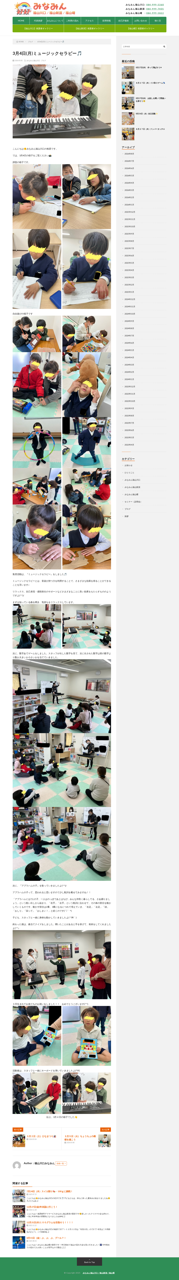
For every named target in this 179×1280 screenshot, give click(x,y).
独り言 (158, 20)
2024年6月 (129, 343)
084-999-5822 (155, 13)
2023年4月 (129, 445)
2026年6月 (129, 168)
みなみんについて (55, 20)
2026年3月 (129, 190)
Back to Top (89, 1262)
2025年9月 (129, 234)
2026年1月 (129, 204)
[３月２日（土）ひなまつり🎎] (19, 1140)
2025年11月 (130, 219)
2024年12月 (130, 299)
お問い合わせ (140, 20)
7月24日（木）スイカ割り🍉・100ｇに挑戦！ (50, 1191)
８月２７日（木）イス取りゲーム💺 (150, 83)
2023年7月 (129, 423)
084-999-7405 (155, 9)
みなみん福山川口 (33, 60)
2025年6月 (129, 255)
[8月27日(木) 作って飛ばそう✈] (128, 72)
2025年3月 (129, 277)
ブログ (43, 60)
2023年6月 (129, 430)
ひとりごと (129, 472)
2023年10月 (130, 401)
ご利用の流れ (72, 20)
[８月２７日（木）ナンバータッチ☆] (128, 134)
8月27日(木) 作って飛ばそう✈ (149, 67)
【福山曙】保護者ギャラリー (140, 28)
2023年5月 (129, 437)
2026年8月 (129, 153)
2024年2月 (129, 372)
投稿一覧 (60, 1163)
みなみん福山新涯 (132, 487)
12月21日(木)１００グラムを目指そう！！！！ (50, 1222)
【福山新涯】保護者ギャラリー (89, 28)
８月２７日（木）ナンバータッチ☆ (150, 129)
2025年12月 (130, 212)
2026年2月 (129, 197)
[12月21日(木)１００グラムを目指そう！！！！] (19, 1227)
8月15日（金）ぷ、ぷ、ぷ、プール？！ (46, 1237)
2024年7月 (129, 335)
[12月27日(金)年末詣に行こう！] (19, 1211)
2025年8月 (129, 241)
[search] (164, 46)
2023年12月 (130, 386)
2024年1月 (129, 379)
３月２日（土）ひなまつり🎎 (41, 1136)
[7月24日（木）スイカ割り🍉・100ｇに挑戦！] (19, 1196)
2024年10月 (130, 314)
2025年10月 (130, 226)
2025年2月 (129, 284)
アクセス (89, 20)
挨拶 (127, 516)
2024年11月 (130, 306)
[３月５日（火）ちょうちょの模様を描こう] (104, 1140)
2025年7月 (129, 248)
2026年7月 (129, 161)
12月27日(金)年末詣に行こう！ (42, 1206)
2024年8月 (129, 328)
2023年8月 (129, 415)
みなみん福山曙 (131, 494)
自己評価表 (123, 20)
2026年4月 (129, 183)
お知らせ (128, 465)
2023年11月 (130, 394)
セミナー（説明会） (133, 501)
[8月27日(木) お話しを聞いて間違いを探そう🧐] (128, 103)
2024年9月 (129, 321)
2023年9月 (129, 408)
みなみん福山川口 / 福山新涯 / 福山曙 (99, 1273)
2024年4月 (129, 357)
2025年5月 (129, 263)
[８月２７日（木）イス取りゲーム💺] (128, 88)
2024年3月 (129, 364)
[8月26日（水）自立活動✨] (128, 118)
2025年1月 (129, 292)
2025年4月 (129, 270)
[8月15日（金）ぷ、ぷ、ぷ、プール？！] (19, 1242)
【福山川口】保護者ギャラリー (38, 28)
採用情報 (106, 20)
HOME (21, 20)
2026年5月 (129, 175)
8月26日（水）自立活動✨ (147, 113)
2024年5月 (129, 350)
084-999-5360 (155, 4)
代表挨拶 (38, 20)
